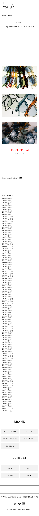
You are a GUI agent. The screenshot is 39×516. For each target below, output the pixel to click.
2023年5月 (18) (7, 287)
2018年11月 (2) (7, 411)
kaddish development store (9, 5)
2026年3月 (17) (7, 210)
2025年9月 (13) (7, 223)
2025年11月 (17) (7, 219)
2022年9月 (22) (7, 305)
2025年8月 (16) (7, 226)
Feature (10, 475)
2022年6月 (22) (7, 312)
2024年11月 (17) (7, 246)
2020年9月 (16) (7, 360)
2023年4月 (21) (7, 290)
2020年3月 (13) (7, 374)
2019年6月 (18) (7, 395)
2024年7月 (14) (7, 255)
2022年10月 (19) (7, 303)
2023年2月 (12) (7, 294)
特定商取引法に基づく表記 (30, 497)
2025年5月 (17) (7, 232)
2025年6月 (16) (7, 230)
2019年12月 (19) (7, 381)
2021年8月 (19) (7, 335)
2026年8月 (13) (7, 198)
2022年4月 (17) (7, 317)
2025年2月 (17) (7, 239)
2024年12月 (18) (7, 244)
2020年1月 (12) (7, 379)
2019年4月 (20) (7, 399)
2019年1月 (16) (7, 406)
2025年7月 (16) (7, 228)
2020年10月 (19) (7, 358)
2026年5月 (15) (7, 205)
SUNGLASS (10, 446)
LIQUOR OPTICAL (19, 150)
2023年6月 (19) (7, 285)
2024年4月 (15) (7, 262)
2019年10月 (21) (7, 385)
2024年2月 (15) (7, 267)
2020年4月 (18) (7, 372)
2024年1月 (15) (7, 269)
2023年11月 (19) (7, 274)
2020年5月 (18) (7, 369)
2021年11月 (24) (7, 328)
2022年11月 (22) (7, 301)
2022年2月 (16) (7, 321)
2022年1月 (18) (7, 324)
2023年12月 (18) (7, 271)
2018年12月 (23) (7, 408)
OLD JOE (29, 431)
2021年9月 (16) (7, 333)
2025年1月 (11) (7, 242)
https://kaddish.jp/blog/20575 (12, 178)
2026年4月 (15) (7, 207)
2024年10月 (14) (7, 248)
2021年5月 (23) (7, 342)
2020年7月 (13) (7, 365)
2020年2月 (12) (7, 376)
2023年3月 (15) (7, 292)
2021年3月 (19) (7, 347)
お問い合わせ (17, 497)
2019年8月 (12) (7, 390)
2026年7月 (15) (7, 200)
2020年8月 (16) (7, 363)
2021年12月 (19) (7, 326)
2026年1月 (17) (7, 214)
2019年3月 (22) (7, 401)
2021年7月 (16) (7, 337)
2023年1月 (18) (7, 296)
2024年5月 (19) (7, 260)
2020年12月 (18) (7, 353)
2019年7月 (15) (7, 392)
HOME (4, 15)
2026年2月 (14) (7, 212)
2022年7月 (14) (7, 310)
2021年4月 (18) (7, 344)
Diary (10, 15)
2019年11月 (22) (7, 383)
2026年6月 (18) (7, 203)
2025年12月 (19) (7, 216)
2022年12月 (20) (7, 299)
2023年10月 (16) (7, 276)
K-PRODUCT (29, 439)
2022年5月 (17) (7, 315)
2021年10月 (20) (7, 331)
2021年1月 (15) (7, 351)
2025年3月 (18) (7, 237)
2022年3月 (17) (7, 319)
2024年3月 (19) (7, 264)
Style (29, 468)
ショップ (8, 497)
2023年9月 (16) (7, 278)
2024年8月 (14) (7, 253)
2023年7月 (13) (7, 283)
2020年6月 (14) (7, 367)
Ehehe (29, 475)
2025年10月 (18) (7, 221)
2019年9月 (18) (7, 388)
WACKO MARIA (10, 431)
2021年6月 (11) (7, 340)
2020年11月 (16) (7, 356)
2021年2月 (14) (7, 349)
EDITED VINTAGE (10, 439)
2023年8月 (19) (7, 280)
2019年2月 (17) (7, 404)
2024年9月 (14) (7, 251)
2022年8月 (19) (7, 308)
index (19, 489)
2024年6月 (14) (7, 258)
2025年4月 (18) (7, 235)
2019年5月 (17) (7, 397)
